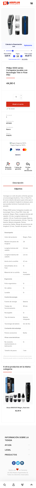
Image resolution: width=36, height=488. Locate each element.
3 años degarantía (18, 168)
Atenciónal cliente (8, 168)
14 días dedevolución (28, 168)
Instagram (22, 463)
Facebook (14, 463)
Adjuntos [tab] (18, 189)
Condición (9, 127)
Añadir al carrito (18, 104)
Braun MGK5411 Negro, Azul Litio (18, 408)
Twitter (18, 463)
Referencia (10, 121)
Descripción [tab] (18, 183)
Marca (8, 133)
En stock (9, 115)
